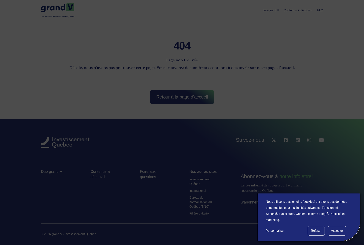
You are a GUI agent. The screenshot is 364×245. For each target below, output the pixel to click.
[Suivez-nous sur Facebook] (286, 147)
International (197, 190)
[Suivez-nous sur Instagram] (309, 147)
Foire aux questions (148, 174)
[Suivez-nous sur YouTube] (321, 147)
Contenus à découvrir (100, 174)
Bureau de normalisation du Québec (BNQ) (200, 202)
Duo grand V (51, 171)
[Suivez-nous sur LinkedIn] (298, 147)
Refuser (316, 230)
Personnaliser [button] (275, 230)
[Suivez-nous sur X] (273, 147)
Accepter (337, 230)
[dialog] (309, 217)
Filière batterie (199, 213)
